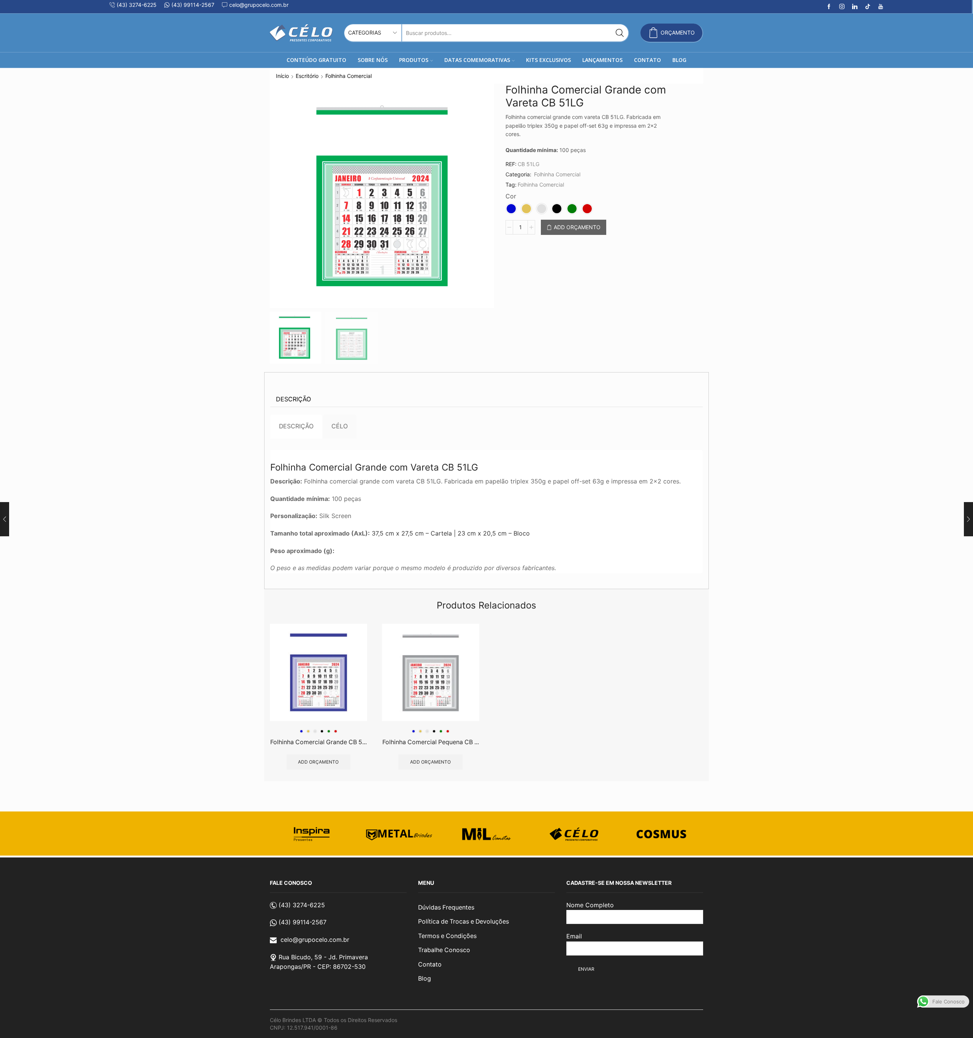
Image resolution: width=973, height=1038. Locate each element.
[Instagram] (842, 7)
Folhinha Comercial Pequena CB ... (430, 742)
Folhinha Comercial (348, 76)
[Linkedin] (854, 7)
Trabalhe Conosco (444, 950)
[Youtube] (880, 7)
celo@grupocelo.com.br (314, 939)
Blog (424, 978)
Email (574, 936)
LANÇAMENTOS (602, 59)
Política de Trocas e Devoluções (463, 921)
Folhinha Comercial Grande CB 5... (318, 742)
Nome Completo (590, 905)
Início (282, 76)
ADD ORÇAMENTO (577, 227)
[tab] (293, 399)
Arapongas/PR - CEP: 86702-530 (318, 966)
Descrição (293, 399)
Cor (511, 196)
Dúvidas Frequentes (446, 907)
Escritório (307, 76)
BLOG (679, 59)
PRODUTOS (413, 59)
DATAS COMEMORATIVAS (477, 59)
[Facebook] (829, 7)
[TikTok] (867, 7)
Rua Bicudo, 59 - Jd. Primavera (323, 957)
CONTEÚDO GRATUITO (316, 59)
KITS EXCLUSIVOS (548, 59)
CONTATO (647, 59)
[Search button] (619, 32)
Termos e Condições (447, 936)
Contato (430, 964)
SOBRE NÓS (373, 59)
